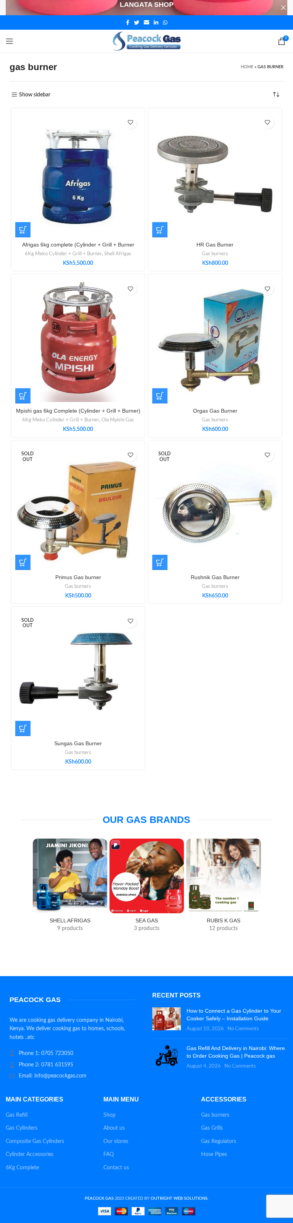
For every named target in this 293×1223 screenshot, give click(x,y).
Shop (109, 1115)
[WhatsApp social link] (165, 22)
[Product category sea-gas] (146, 887)
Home (247, 67)
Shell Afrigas (117, 253)
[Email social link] (146, 22)
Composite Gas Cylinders (35, 1141)
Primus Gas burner (78, 577)
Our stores (115, 1141)
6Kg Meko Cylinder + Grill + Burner (63, 253)
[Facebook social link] (128, 22)
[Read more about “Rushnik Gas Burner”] (159, 562)
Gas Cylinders (21, 1128)
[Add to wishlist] (130, 122)
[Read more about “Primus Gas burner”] (23, 562)
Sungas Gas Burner (78, 743)
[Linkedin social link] (156, 22)
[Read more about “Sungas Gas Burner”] (23, 728)
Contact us (116, 1167)
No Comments (243, 1028)
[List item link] (73, 1053)
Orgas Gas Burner (215, 411)
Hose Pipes (214, 1154)
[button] (23, 229)
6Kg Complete (22, 1167)
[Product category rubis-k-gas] (223, 887)
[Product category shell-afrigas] (70, 887)
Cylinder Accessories (29, 1154)
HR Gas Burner (214, 245)
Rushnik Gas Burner (215, 577)
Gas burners (215, 253)
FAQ (108, 1154)
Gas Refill (16, 1115)
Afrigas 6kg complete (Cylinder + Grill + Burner (78, 245)
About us (114, 1128)
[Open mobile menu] (9, 41)
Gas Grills (212, 1128)
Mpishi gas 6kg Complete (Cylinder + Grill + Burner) (78, 411)
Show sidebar (34, 95)
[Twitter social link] (137, 22)
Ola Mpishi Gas (117, 420)
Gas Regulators (218, 1141)
